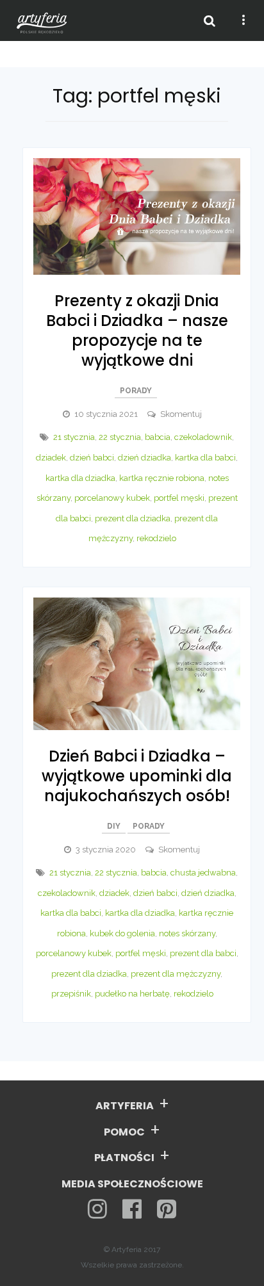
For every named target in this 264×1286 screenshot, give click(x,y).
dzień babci (92, 457)
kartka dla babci (205, 457)
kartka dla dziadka (80, 478)
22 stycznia (120, 437)
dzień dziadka (144, 457)
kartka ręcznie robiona (161, 478)
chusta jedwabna (203, 872)
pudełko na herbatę (132, 993)
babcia (157, 437)
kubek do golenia (122, 933)
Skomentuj (181, 414)
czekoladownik (203, 437)
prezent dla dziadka (132, 518)
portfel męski (179, 498)
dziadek (51, 457)
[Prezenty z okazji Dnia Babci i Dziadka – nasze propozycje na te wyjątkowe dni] (136, 215)
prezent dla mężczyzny (175, 974)
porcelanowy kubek (112, 498)
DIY (113, 826)
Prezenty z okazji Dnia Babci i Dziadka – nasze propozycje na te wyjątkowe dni (137, 330)
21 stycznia (74, 437)
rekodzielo (156, 538)
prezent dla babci (203, 953)
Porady (136, 390)
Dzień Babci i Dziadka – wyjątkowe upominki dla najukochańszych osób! (137, 775)
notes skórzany (187, 933)
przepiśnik (71, 993)
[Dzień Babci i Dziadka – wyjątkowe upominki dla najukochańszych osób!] (136, 662)
